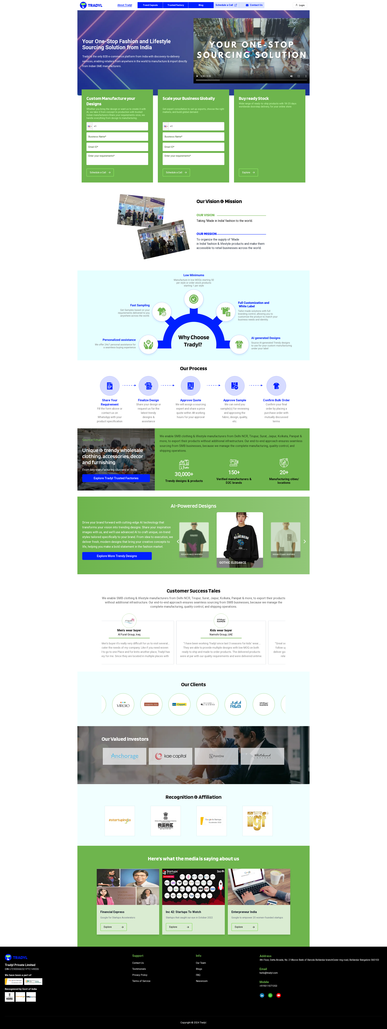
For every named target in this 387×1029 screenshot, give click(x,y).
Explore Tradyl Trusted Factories (116, 478)
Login (302, 5)
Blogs (199, 969)
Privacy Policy (139, 975)
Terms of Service (141, 981)
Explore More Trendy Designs (117, 556)
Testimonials (139, 969)
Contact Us (256, 5)
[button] (89, 126)
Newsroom (202, 981)
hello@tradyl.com (269, 972)
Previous (99, 638)
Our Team (201, 962)
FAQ (198, 975)
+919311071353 (268, 985)
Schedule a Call (224, 5)
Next (287, 638)
